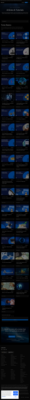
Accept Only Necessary (15, 394)
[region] (10, 394)
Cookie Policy (3, 396)
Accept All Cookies (15, 392)
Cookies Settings (16, 396)
